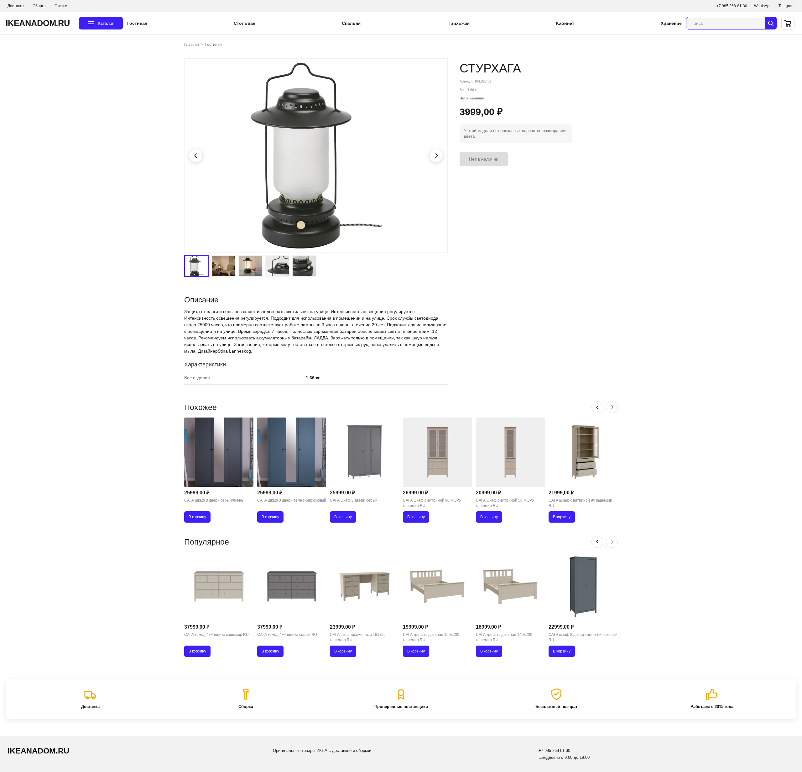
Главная (191, 44)
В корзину (197, 517)
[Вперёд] (612, 407)
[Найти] (771, 23)
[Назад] (597, 407)
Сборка (39, 6)
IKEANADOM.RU (38, 23)
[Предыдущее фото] (196, 155)
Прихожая (458, 23)
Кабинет (565, 23)
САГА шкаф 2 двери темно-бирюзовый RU (583, 637)
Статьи (61, 6)
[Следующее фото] (436, 155)
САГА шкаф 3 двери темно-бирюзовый (291, 500)
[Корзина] (787, 23)
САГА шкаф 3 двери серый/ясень (213, 500)
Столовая (244, 23)
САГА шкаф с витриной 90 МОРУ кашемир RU (432, 503)
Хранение (671, 23)
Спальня (351, 23)
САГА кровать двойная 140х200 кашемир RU (504, 637)
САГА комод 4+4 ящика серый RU (287, 634)
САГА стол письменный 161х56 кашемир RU (358, 637)
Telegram (786, 6)
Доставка (16, 6)
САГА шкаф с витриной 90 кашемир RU (580, 503)
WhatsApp (763, 6)
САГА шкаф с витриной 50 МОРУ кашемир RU (505, 503)
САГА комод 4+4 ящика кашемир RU (216, 634)
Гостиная (137, 23)
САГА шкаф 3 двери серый (354, 500)
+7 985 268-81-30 (731, 6)
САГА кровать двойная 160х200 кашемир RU (431, 637)
